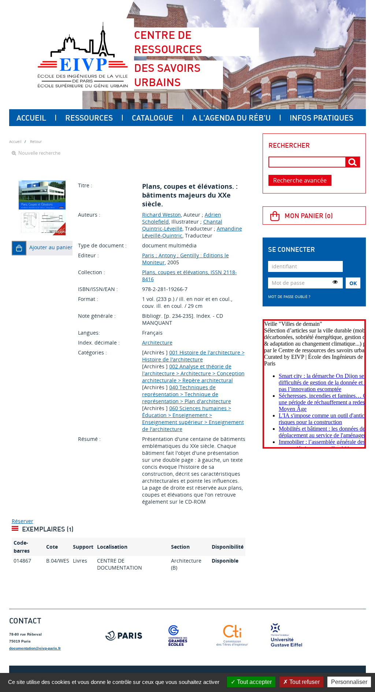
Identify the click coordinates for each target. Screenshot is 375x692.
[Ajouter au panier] (19, 248)
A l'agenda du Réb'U (231, 118)
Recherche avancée (300, 180)
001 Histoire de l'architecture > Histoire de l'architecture (193, 356)
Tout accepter (253, 682)
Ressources (89, 118)
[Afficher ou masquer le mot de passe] (335, 281)
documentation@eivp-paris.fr (35, 648)
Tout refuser (304, 682)
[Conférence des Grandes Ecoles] (178, 635)
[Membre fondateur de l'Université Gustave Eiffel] (286, 635)
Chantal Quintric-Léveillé (182, 225)
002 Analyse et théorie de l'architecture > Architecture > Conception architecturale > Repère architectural (193, 373)
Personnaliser (349, 682)
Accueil (31, 118)
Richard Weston (161, 214)
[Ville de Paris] (124, 635)
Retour (36, 141)
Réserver (22, 521)
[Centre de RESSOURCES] (82, 54)
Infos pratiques (321, 118)
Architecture (157, 342)
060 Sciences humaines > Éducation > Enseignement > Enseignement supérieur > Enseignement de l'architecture (193, 418)
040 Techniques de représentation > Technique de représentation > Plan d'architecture (186, 394)
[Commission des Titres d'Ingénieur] (232, 635)
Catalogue (152, 118)
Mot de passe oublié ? (289, 296)
